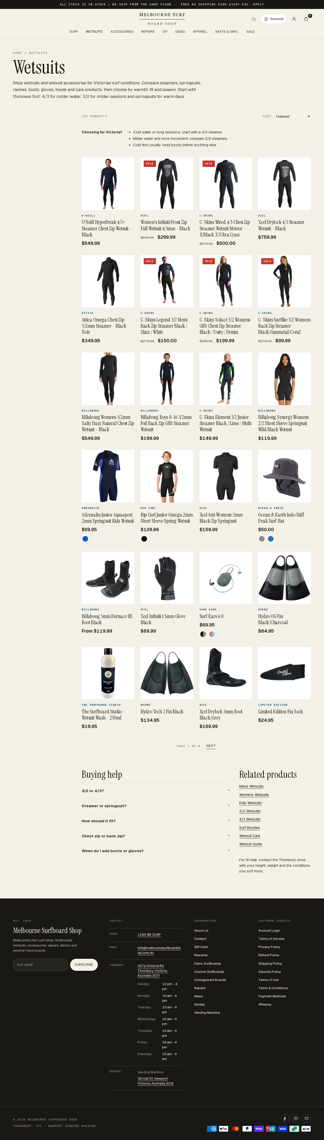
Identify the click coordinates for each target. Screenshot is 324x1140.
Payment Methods (272, 996)
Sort (266, 116)
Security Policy (269, 972)
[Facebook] (285, 1118)
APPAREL (200, 31)
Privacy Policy (269, 947)
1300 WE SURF (149, 934)
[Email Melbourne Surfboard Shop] (306, 1118)
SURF (73, 31)
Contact (200, 939)
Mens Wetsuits (251, 786)
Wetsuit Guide (250, 844)
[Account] (294, 19)
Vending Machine (207, 1012)
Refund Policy (268, 955)
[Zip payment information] (306, 1129)
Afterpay (264, 1004)
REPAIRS (148, 31)
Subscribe (84, 965)
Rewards (201, 955)
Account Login (269, 930)
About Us (201, 930)
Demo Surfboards (207, 963)
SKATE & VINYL (226, 31)
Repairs (200, 988)
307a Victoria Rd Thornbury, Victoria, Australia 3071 (153, 971)
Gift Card (201, 947)
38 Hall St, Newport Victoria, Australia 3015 (156, 1081)
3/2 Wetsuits (249, 811)
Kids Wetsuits (250, 803)
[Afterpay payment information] (294, 1129)
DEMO (180, 31)
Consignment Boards (210, 980)
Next (211, 746)
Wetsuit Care (249, 836)
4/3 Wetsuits (249, 819)
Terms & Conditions (273, 988)
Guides (199, 1004)
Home (17, 53)
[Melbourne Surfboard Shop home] (162, 18)
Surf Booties (249, 827)
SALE (250, 31)
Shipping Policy (270, 963)
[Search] (254, 19)
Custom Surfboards (209, 972)
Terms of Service (271, 939)
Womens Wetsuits (254, 794)
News (198, 996)
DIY (165, 31)
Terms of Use (268, 980)
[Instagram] (295, 1118)
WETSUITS (94, 31)
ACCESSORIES (122, 31)
